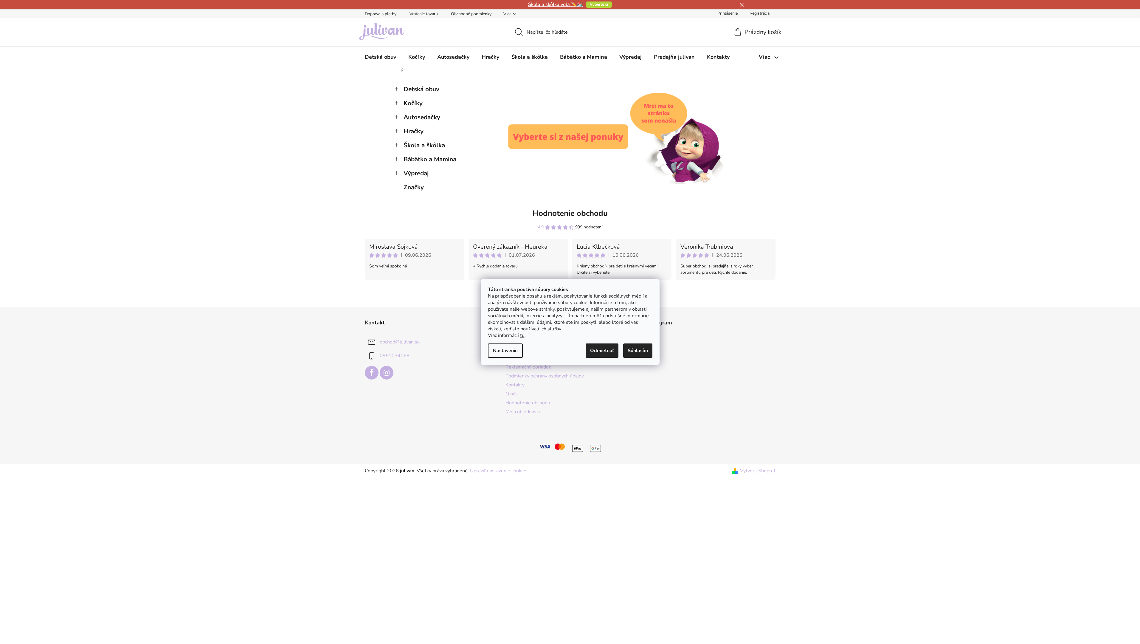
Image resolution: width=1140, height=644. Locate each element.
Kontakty (515, 385)
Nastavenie (505, 350)
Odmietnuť (602, 350)
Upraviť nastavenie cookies (499, 470)
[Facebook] (372, 373)
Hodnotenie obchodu (570, 213)
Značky (414, 187)
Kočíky (413, 103)
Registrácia (760, 13)
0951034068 (395, 355)
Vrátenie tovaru (424, 14)
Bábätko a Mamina (430, 159)
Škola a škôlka (424, 145)
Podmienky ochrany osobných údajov (544, 376)
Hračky (414, 131)
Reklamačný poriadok (528, 367)
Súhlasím (638, 350)
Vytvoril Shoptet (757, 470)
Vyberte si (599, 4)
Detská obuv (421, 89)
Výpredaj (416, 173)
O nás (511, 394)
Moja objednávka (523, 411)
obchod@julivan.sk (400, 342)
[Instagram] (386, 373)
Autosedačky (422, 117)
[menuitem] (380, 57)
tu (522, 335)
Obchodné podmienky (471, 14)
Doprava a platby (380, 14)
